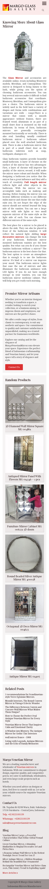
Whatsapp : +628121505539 (16, 818)
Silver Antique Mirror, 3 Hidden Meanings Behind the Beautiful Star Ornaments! (22, 860)
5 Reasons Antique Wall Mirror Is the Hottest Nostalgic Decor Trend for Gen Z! (23, 854)
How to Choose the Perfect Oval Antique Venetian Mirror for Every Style (22, 718)
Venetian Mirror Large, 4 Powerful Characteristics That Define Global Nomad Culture (23, 838)
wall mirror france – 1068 (18, 737)
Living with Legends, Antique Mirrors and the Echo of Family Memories (24, 742)
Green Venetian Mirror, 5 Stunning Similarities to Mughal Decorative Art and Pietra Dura (22, 846)
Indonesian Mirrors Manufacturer (24, 886)
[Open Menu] (44, 3)
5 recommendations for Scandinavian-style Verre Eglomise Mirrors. (24, 695)
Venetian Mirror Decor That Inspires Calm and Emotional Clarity (23, 725)
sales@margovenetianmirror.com (19, 822)
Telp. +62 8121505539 (13, 814)
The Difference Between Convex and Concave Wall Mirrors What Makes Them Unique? (23, 709)
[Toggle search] (43, 10)
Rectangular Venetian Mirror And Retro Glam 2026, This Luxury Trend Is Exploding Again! (24, 866)
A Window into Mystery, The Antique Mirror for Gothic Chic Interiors (23, 732)
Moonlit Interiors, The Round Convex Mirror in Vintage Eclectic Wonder (23, 702)
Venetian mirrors (25, 767)
